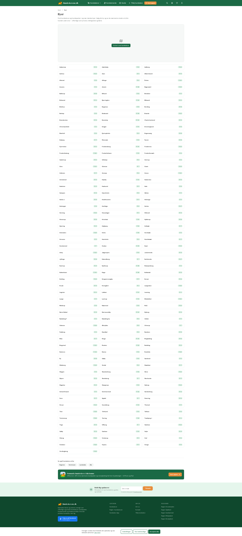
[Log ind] (182, 3)
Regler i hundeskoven (116, 510)
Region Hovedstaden (167, 507)
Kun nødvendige (140, 531)
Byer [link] (65, 10)
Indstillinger (126, 531)
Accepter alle (154, 531)
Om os (137, 507)
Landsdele (83, 465)
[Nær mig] (172, 3)
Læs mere (97, 532)
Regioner (62, 465)
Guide (124, 3)
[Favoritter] (177, 3)
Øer (91, 465)
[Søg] (167, 3)
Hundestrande (111, 3)
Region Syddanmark (167, 513)
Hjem (59, 10)
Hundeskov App (114, 513)
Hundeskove (94, 3)
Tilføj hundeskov (137, 3)
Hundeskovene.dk (69, 504)
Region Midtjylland (167, 516)
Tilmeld (147, 488)
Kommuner (72, 465)
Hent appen (151, 3)
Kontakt (137, 510)
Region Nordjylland (167, 519)
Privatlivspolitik (137, 492)
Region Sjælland (166, 510)
